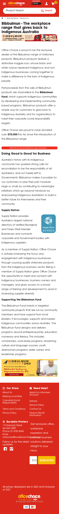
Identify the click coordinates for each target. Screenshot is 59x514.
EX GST (32, 3)
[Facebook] (5, 449)
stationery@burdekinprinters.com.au (21, 437)
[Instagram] (11, 449)
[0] (53, 4)
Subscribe (46, 460)
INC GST (35, 3)
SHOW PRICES (36, 1)
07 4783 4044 (17, 431)
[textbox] (21, 11)
